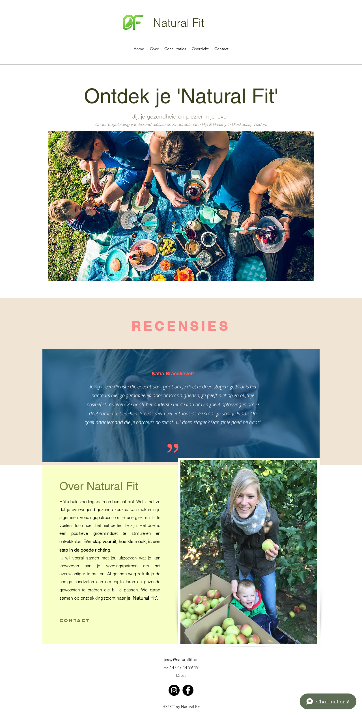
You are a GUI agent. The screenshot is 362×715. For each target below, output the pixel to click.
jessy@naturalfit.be (181, 659)
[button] (181, 206)
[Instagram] (174, 690)
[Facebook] (187, 690)
